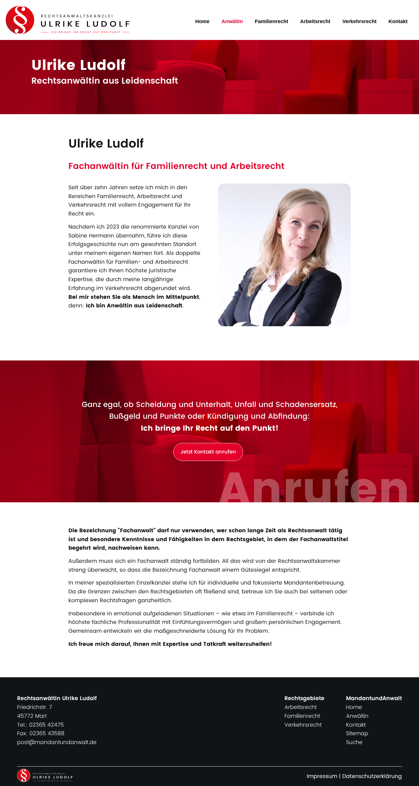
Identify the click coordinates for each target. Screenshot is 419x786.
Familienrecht (271, 21)
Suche (354, 742)
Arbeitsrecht (315, 21)
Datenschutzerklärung (372, 776)
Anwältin (232, 21)
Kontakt (398, 21)
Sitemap (357, 733)
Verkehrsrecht (359, 21)
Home (202, 21)
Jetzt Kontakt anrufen (208, 452)
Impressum (322, 776)
